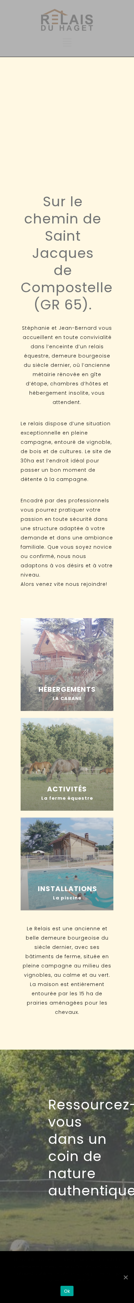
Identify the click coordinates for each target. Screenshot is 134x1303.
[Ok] (125, 1277)
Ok (67, 1291)
